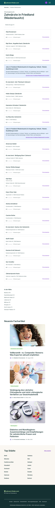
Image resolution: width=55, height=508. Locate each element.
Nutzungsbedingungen (33, 501)
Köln (29, 458)
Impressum (44, 501)
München (6, 458)
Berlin (5, 455)
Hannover (6, 475)
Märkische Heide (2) (9, 297)
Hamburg (30, 455)
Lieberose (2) (7, 300)
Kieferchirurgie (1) (9, 24)
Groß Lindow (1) (8, 307)
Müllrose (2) (7, 302)
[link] (27, 34)
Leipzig (29, 465)
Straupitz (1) (7, 304)
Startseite (6, 7)
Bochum (30, 478)
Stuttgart (30, 462)
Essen (29, 468)
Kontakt (11, 501)
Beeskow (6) (7, 292)
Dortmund (6, 468)
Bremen (6, 471)
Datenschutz (16, 501)
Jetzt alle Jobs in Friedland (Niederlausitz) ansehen (37, 75)
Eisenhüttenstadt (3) (9, 295)
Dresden (30, 471)
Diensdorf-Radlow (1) (9, 309)
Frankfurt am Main (9, 462)
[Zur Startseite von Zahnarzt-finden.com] (11, 2)
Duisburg (6, 478)
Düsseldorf (7, 465)
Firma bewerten (45, 37)
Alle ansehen (47, 450)
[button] (46, 2)
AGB (40, 501)
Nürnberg (30, 475)
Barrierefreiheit (23, 501)
